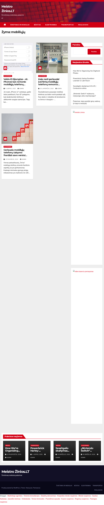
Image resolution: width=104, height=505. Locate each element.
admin (21, 88)
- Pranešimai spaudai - (53, 499)
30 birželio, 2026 (63, 454)
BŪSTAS (37, 25)
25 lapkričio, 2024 (47, 88)
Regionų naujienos (82, 499)
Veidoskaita (26, 499)
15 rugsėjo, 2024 (12, 159)
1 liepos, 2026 (37, 454)
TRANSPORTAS (67, 25)
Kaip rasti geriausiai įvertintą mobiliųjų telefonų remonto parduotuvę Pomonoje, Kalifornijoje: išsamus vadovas (51, 86)
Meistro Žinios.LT (15, 471)
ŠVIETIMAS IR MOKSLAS (20, 25)
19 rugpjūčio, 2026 (14, 454)
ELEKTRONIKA (51, 25)
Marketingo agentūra (15, 496)
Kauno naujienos (67, 499)
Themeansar (36, 488)
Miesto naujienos (85, 496)
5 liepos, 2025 (10, 88)
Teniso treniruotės (37, 499)
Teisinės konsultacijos (32, 496)
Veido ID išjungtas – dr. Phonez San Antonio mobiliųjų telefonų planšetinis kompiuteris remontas (16, 84)
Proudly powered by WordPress (11, 488)
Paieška (76, 45)
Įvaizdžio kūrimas (14, 499)
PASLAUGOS (83, 25)
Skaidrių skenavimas (48, 496)
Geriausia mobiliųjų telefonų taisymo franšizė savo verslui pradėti (14, 154)
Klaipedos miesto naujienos (67, 496)
